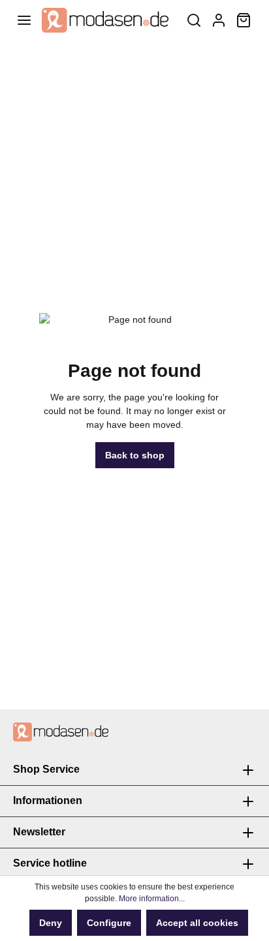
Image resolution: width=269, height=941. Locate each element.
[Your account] (218, 20)
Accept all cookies (197, 923)
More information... (152, 898)
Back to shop (135, 455)
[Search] (194, 20)
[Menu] (24, 20)
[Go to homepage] (105, 20)
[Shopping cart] (243, 20)
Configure (109, 923)
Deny (50, 923)
